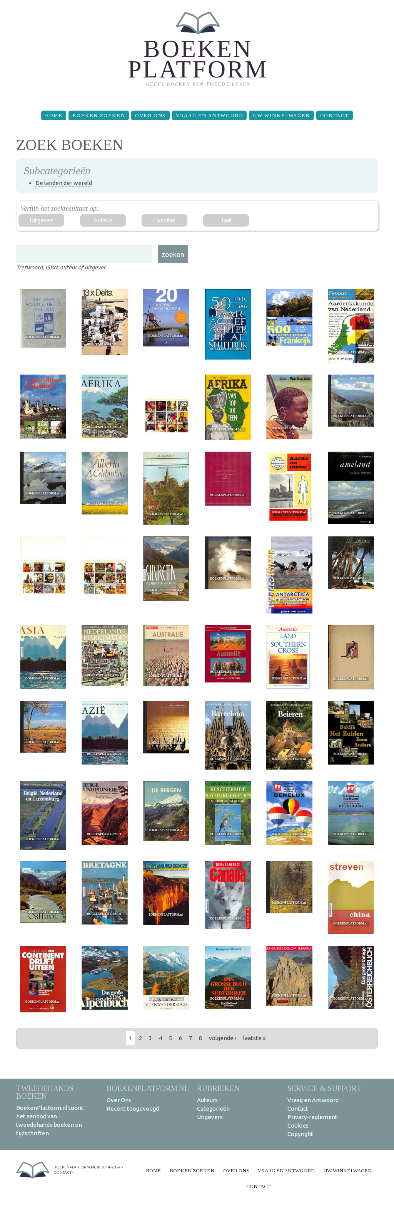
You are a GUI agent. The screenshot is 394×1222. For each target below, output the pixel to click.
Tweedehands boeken (44, 1092)
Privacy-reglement (312, 1117)
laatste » (254, 1038)
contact (62, 1172)
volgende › (222, 1038)
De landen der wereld (63, 183)
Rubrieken (218, 1088)
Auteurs (207, 1100)
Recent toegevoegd (133, 1108)
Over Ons (150, 115)
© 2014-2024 (109, 1167)
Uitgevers (210, 1117)
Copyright (300, 1134)
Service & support (324, 1088)
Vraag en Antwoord (209, 115)
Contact (334, 115)
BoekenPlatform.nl (148, 1088)
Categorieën (213, 1108)
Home (53, 115)
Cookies (298, 1125)
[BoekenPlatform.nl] (197, 52)
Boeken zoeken (98, 115)
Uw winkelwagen (281, 115)
